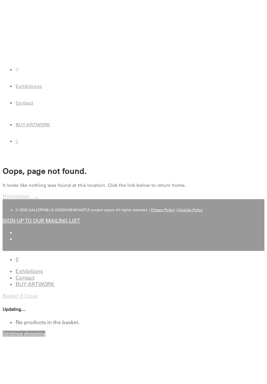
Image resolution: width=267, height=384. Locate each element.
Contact (24, 103)
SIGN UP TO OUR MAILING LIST (41, 220)
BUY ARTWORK (33, 125)
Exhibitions (29, 86)
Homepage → (21, 196)
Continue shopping (24, 333)
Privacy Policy (163, 210)
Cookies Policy (190, 210)
